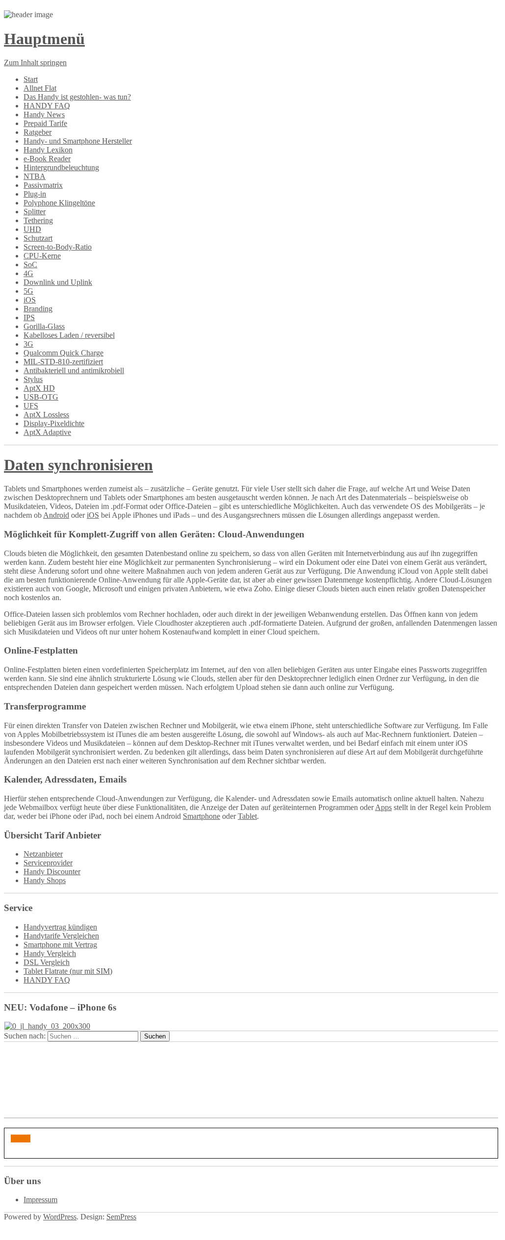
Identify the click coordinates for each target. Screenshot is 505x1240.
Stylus (33, 379)
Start (31, 79)
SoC (30, 264)
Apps (383, 807)
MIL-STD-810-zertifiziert (63, 361)
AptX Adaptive (47, 432)
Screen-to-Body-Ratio (58, 247)
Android (56, 515)
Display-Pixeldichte (54, 423)
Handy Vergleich (50, 953)
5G (28, 291)
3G (28, 344)
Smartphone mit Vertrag (60, 944)
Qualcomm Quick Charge (63, 353)
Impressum (40, 1199)
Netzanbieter (43, 854)
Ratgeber (37, 132)
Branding (38, 308)
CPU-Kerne (42, 256)
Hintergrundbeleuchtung (61, 167)
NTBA (35, 176)
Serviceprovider (48, 863)
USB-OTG (41, 397)
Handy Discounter (52, 871)
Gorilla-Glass (44, 326)
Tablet (247, 816)
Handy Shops (45, 880)
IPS (29, 317)
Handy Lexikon (48, 150)
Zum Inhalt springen (35, 62)
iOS (30, 300)
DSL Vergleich (47, 962)
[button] (20, 1138)
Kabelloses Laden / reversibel (69, 335)
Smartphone (201, 816)
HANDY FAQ (47, 105)
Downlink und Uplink (58, 282)
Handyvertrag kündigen (60, 927)
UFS (31, 406)
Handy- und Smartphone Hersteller (78, 141)
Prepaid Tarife (45, 123)
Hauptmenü (44, 39)
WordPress (59, 1217)
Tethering (38, 220)
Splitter (35, 211)
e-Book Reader (47, 158)
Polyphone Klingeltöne (59, 203)
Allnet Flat (40, 88)
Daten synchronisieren (78, 465)
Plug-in (35, 194)
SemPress (121, 1217)
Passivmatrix (43, 185)
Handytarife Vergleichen (61, 936)
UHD (32, 229)
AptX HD (39, 388)
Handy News (44, 114)
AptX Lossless (46, 414)
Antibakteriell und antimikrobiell (74, 370)
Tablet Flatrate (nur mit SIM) (68, 971)
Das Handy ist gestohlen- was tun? (77, 97)
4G (28, 273)
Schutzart (38, 238)
